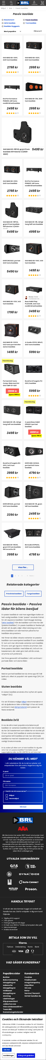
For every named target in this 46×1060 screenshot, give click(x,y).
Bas (10, 8)
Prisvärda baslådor (14, 594)
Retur (27, 990)
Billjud (3, 8)
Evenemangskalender (13, 1012)
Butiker (6, 977)
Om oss (27, 988)
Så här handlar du (32, 996)
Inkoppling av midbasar (9, 989)
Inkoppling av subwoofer (9, 983)
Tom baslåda (30, 23)
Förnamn (6, 781)
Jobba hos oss (9, 1004)
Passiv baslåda (22, 8)
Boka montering (10, 980)
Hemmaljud (14, 798)
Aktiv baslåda (9, 23)
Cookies (28, 977)
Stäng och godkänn (26, 1055)
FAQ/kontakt (30, 980)
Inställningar (8, 1055)
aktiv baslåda (7, 622)
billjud (24, 702)
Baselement (9, 20)
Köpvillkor (29, 985)
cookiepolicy (6, 1035)
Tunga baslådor (33, 594)
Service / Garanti (32, 993)
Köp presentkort (10, 1001)
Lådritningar (9, 998)
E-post (5, 771)
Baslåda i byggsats (12, 26)
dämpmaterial (21, 707)
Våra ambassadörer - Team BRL (13, 1008)
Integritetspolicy (32, 982)
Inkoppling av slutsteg (9, 994)
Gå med (23, 807)
